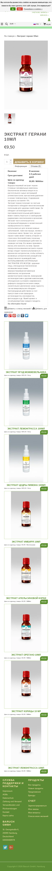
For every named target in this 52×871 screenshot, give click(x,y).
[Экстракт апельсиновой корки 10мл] (26, 571)
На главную (9, 36)
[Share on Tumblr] (22, 315)
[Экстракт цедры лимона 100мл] (26, 458)
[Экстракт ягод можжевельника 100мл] (26, 345)
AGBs (5, 794)
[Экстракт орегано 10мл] (26, 628)
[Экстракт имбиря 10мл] (26, 515)
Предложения (34, 792)
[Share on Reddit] (18, 315)
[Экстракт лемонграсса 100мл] (26, 402)
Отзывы (35, 166)
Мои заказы (33, 809)
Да (13, 9)
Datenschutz (8, 798)
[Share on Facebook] (5, 315)
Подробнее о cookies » (33, 9)
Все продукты (34, 785)
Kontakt (6, 812)
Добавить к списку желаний (19, 309)
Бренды (31, 795)
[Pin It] (14, 315)
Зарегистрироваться (37, 805)
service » (44, 15)
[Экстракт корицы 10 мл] (26, 684)
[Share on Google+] (10, 315)
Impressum (7, 791)
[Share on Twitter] (26, 315)
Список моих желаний (38, 816)
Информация (21, 166)
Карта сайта (8, 815)
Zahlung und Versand (12, 801)
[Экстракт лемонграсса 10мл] (26, 741)
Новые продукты (35, 788)
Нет (19, 9)
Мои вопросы (34, 812)
